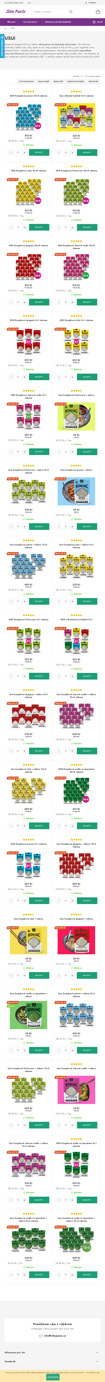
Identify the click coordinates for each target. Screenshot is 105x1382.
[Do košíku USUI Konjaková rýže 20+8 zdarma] (39, 227)
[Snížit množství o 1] (11, 152)
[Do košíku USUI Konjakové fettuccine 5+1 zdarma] (39, 676)
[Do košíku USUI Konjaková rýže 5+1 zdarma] (87, 377)
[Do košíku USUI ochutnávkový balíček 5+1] (87, 676)
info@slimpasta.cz (55, 1336)
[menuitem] (13, 22)
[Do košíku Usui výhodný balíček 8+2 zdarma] (87, 152)
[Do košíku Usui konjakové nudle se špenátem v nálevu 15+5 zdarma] (87, 1274)
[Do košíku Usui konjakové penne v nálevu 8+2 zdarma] (87, 1050)
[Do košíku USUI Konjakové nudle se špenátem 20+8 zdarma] (87, 826)
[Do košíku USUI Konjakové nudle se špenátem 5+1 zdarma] (87, 1200)
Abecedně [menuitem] (93, 81)
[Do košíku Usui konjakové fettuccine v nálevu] (87, 451)
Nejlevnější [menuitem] (43, 81)
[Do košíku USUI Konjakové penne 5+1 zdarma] (39, 900)
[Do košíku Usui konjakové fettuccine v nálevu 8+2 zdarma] (39, 526)
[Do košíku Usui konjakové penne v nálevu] (87, 526)
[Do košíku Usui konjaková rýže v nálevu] (39, 975)
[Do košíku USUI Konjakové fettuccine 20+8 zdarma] (87, 227)
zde (98, 1372)
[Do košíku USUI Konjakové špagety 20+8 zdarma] (39, 302)
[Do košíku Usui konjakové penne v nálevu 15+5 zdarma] (39, 601)
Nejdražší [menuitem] (58, 81)
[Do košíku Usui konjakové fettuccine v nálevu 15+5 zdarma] (39, 1125)
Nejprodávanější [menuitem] (75, 81)
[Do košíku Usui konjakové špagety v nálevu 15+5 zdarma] (87, 900)
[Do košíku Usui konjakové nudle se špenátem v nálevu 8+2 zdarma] (39, 1274)
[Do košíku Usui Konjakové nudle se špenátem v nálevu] (39, 1050)
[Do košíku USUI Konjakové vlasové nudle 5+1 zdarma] (39, 451)
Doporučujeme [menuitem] (26, 81)
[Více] (97, 22)
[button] (52, 59)
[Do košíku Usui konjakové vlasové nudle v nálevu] (87, 1125)
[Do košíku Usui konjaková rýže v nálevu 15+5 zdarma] (39, 826)
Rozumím (53, 1377)
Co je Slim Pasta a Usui (14, 2)
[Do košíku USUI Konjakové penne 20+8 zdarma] (39, 152)
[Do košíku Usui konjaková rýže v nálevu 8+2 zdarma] (87, 601)
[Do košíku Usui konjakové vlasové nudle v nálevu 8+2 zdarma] (39, 1200)
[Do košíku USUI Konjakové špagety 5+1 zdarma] (39, 377)
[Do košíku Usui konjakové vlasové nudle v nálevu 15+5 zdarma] (87, 751)
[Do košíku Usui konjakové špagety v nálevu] (87, 975)
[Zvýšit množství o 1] (24, 152)
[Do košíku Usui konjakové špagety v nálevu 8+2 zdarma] (39, 751)
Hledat (71, 11)
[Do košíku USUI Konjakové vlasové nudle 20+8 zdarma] (87, 302)
